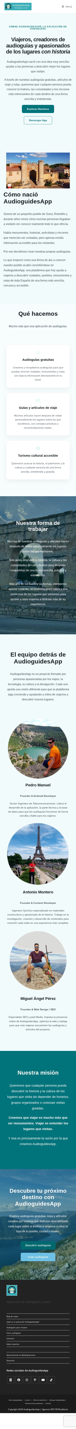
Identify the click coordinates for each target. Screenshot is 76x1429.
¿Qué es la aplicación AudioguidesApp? (23, 1322)
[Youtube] (43, 1379)
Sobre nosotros (13, 1344)
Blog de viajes (12, 1316)
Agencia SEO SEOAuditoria (55, 1409)
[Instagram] (26, 1379)
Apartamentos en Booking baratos (21, 1355)
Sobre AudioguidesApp (15, 1400)
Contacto (10, 1338)
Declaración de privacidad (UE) (34, 1403)
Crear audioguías (14, 1333)
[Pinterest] (35, 1379)
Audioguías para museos (17, 1327)
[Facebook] (18, 1379)
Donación (10, 1360)
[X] (10, 1379)
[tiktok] (51, 1379)
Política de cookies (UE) (39, 1400)
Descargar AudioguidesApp (57, 1400)
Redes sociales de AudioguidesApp (27, 1370)
